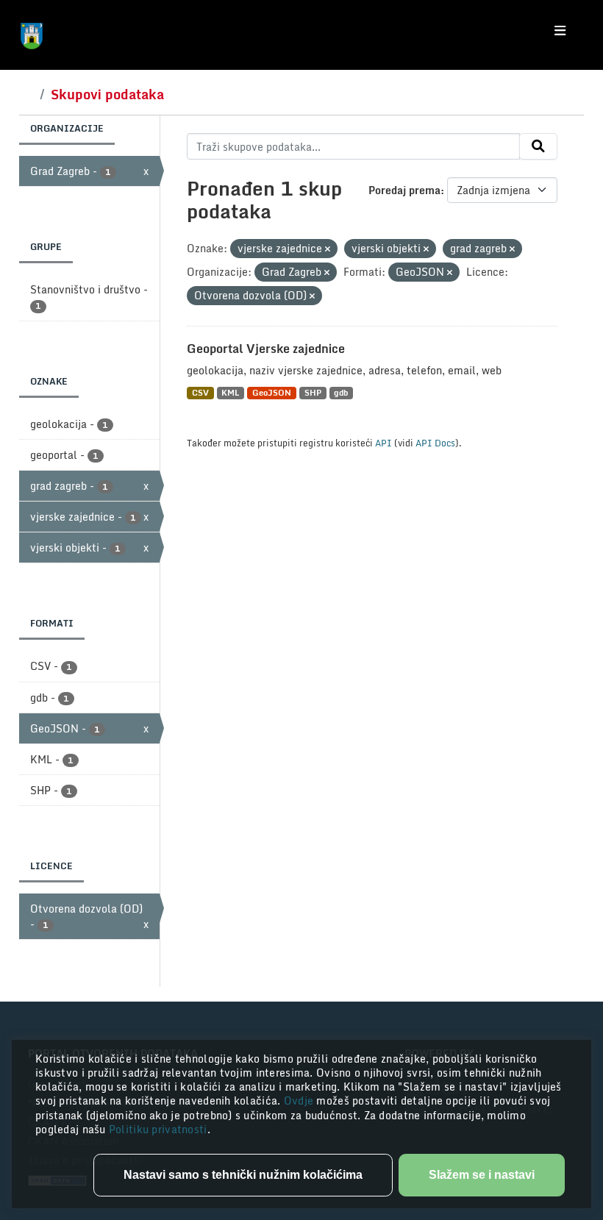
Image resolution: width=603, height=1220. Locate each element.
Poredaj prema (404, 190)
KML (230, 393)
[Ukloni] (327, 249)
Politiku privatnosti (158, 1129)
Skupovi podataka (107, 94)
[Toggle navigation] (560, 31)
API (383, 442)
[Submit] (538, 146)
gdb (341, 393)
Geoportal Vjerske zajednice (266, 348)
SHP (312, 393)
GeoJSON (271, 393)
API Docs (435, 442)
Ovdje (300, 1100)
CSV (200, 393)
